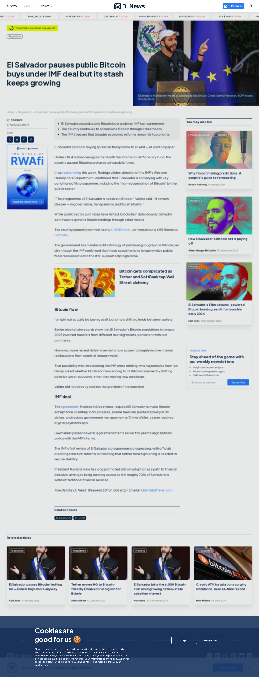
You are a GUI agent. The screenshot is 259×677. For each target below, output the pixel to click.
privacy (114, 661)
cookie (38, 665)
